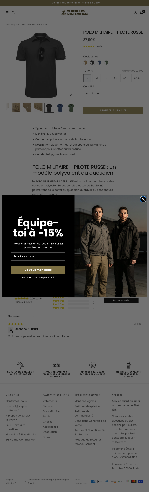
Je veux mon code (38, 270)
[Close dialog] (143, 199)
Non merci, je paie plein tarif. (38, 277)
